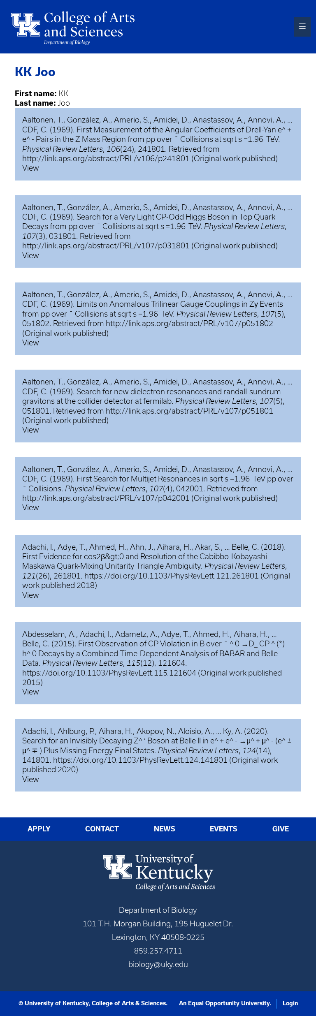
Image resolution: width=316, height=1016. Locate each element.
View (30, 168)
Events (223, 829)
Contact (102, 829)
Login (290, 1003)
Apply (39, 829)
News (164, 829)
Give (280, 829)
